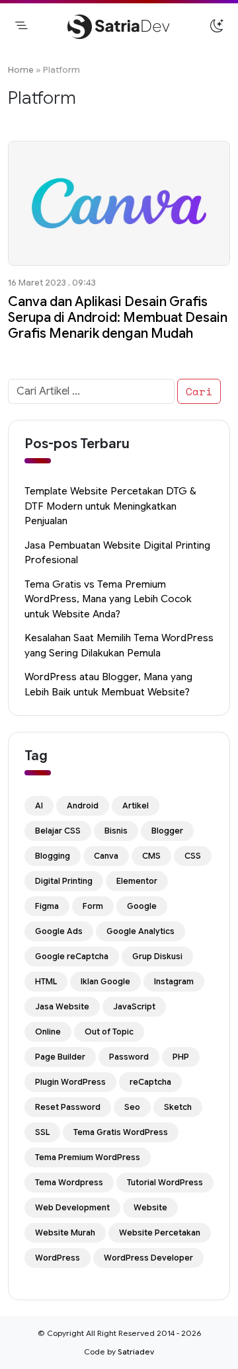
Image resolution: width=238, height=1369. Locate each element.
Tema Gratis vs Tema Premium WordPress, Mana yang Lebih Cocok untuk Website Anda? (108, 599)
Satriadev (136, 1351)
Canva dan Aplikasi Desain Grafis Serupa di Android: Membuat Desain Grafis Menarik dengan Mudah (117, 317)
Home (21, 69)
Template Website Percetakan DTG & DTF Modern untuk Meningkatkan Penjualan (110, 506)
